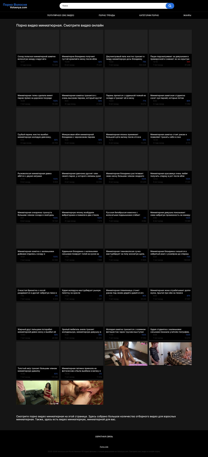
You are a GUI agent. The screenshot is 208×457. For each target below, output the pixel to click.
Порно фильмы (19, 15)
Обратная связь (104, 436)
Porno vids (104, 447)
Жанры (187, 15)
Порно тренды (107, 15)
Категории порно (149, 15)
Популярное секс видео (60, 15)
